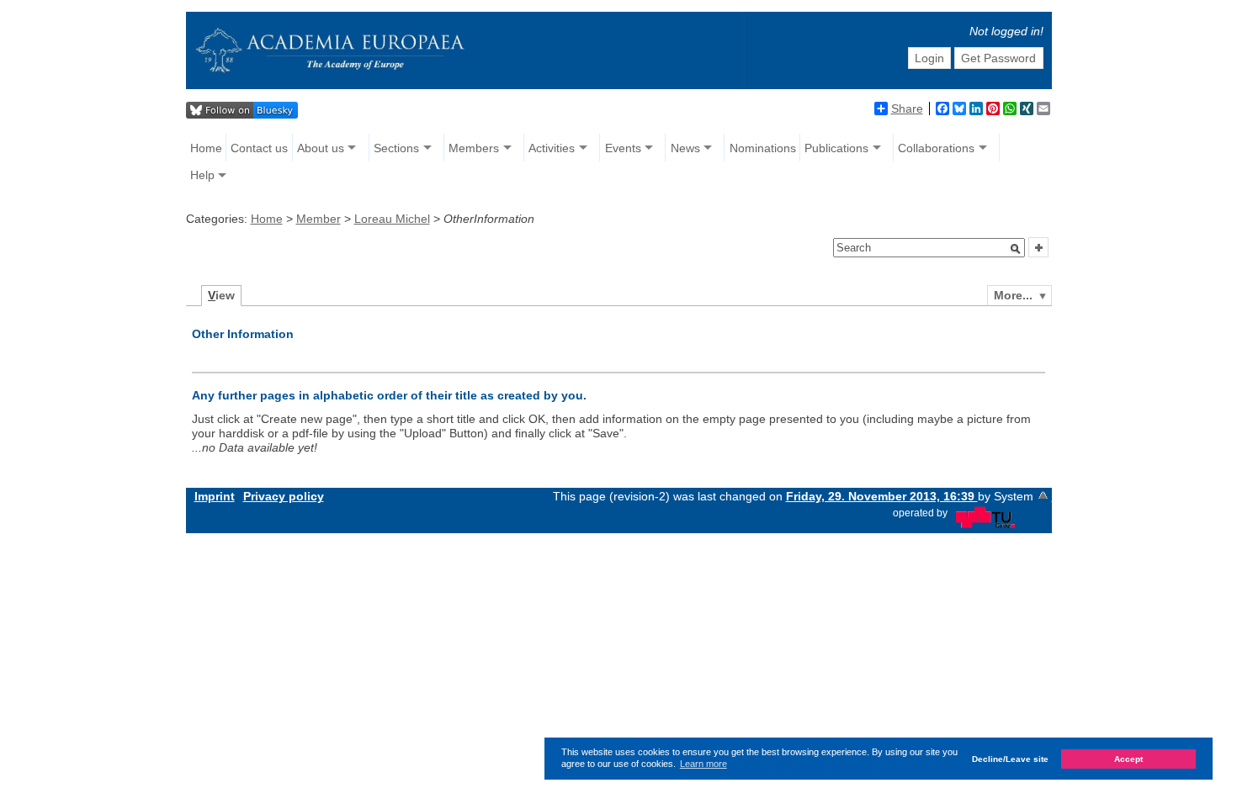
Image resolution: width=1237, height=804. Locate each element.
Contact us (259, 148)
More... (1013, 295)
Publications (836, 148)
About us (320, 148)
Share (907, 108)
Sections (396, 148)
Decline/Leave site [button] (1010, 759)
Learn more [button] (703, 764)
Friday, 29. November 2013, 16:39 (882, 496)
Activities (551, 148)
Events (623, 148)
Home (206, 148)
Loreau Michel (392, 218)
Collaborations (936, 148)
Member (318, 218)
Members (474, 148)
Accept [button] (1128, 759)
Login (929, 58)
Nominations (763, 148)
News (685, 148)
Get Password (998, 58)
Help (202, 175)
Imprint (214, 496)
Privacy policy (283, 496)
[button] (1015, 249)
